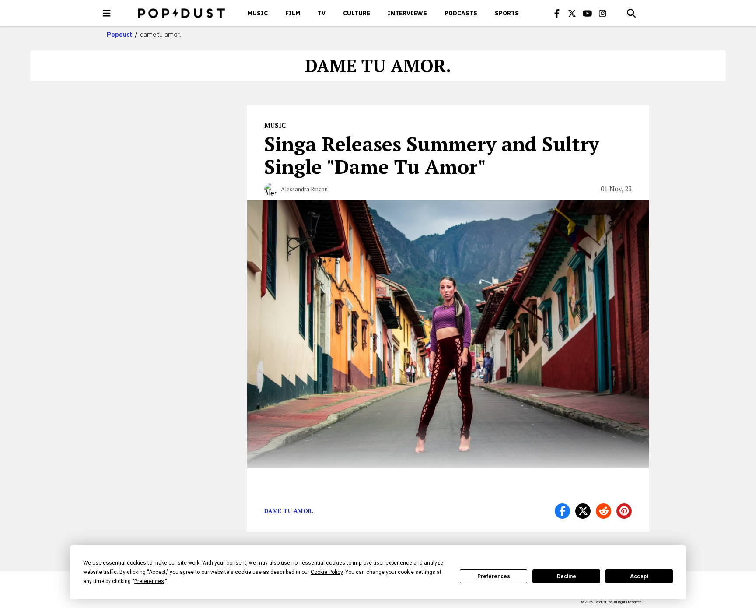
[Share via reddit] (603, 511)
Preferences (493, 576)
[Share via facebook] (562, 511)
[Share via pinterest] (624, 511)
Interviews (407, 13)
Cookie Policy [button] (327, 572)
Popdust (120, 34)
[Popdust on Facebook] (557, 13)
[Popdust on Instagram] (602, 13)
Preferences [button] (149, 581)
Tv (322, 13)
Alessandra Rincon (304, 189)
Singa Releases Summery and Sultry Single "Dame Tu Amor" (431, 154)
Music (258, 13)
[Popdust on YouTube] (587, 13)
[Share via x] (583, 511)
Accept (639, 576)
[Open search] (631, 13)
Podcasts (460, 13)
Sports (507, 13)
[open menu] (107, 13)
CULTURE (356, 13)
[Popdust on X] (572, 13)
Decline (566, 576)
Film (292, 13)
